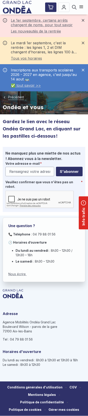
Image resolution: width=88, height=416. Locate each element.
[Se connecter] (63, 7)
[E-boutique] (50, 7)
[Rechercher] (74, 7)
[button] (64, 409)
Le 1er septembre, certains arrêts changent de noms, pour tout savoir (42, 22)
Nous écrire (17, 274)
